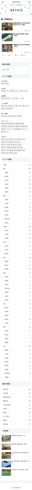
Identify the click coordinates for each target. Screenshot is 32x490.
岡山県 (17, 307)
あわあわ (5, 105)
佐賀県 (17, 358)
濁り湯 (4, 98)
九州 (16, 346)
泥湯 (20, 116)
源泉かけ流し (6, 91)
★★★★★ (6, 83)
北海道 (16, 165)
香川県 (17, 331)
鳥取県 (17, 315)
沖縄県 (17, 377)
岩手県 (17, 180)
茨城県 (17, 199)
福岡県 (17, 350)
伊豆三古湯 (6, 150)
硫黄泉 (16, 420)
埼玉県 (17, 215)
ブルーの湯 (12, 98)
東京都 (17, 222)
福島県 (17, 192)
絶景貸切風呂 (20, 123)
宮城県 (17, 188)
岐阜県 (17, 265)
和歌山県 (17, 288)
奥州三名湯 (22, 150)
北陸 (16, 242)
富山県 (17, 246)
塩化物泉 (16, 393)
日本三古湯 (22, 139)
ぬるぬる (12, 105)
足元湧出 (5, 116)
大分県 (17, 354)
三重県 (17, 276)
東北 (16, 168)
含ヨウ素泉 (16, 416)
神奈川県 (17, 219)
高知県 (17, 338)
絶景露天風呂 (11, 123)
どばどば (19, 105)
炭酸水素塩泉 (16, 397)
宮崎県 (17, 369)
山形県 (17, 184)
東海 (16, 257)
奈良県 (17, 284)
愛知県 (17, 261)
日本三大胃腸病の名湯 (8, 147)
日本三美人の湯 (16, 142)
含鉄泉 (16, 408)
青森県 (17, 172)
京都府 (17, 292)
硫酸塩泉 (16, 401)
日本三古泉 (14, 139)
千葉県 (17, 203)
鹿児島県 (17, 373)
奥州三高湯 (6, 153)
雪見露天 (5, 126)
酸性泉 (16, 412)
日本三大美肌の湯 (7, 144)
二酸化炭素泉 (13, 116)
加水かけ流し (25, 91)
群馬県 (17, 207)
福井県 (17, 253)
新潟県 (17, 238)
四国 (16, 327)
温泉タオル (6, 131)
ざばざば (26, 105)
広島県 (17, 311)
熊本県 (17, 361)
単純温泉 (16, 389)
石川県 (17, 249)
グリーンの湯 (20, 98)
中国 (16, 304)
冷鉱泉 (10, 108)
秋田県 (17, 176)
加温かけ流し (15, 91)
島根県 (17, 319)
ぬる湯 (4, 108)
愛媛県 (17, 342)
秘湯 (4, 123)
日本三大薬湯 (18, 144)
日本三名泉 (6, 139)
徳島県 (17, 334)
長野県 (17, 230)
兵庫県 (17, 300)
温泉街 (25, 126)
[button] (29, 69)
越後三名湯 (14, 150)
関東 (16, 195)
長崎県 (17, 365)
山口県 (17, 323)
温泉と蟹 (19, 126)
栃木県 (17, 211)
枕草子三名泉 (6, 142)
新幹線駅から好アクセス (22, 129)
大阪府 (17, 296)
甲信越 (16, 226)
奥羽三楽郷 (14, 153)
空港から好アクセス (8, 129)
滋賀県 (17, 280)
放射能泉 (16, 424)
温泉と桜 (12, 126)
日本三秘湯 (19, 147)
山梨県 (17, 234)
